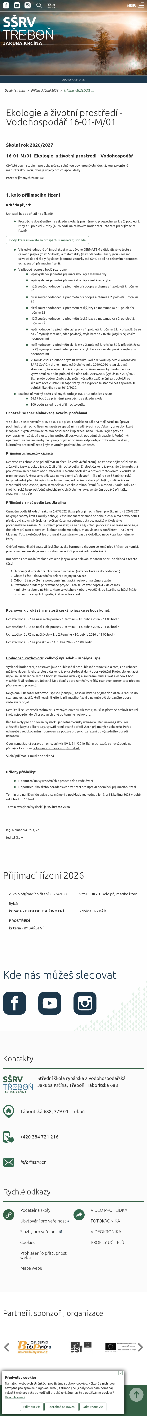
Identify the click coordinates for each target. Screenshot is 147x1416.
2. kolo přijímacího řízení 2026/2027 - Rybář (39, 895)
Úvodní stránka (15, 90)
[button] (8, 1347)
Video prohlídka (109, 1210)
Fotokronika (105, 1220)
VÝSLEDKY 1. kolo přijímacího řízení (108, 894)
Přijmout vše (31, 1407)
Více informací (15, 1397)
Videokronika (106, 1231)
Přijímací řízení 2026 (44, 90)
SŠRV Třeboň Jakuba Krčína (23, 46)
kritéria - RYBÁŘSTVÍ (26, 928)
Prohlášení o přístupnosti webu (44, 1255)
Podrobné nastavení (61, 1407)
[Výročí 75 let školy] (51, 6)
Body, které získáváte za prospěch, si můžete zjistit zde (47, 240)
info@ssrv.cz (32, 1162)
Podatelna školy (35, 1210)
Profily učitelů (107, 1242)
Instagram (27, 5)
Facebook (6, 5)
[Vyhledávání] (36, 5)
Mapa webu (31, 1268)
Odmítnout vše (93, 1407)
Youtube (17, 5)
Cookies (27, 1242)
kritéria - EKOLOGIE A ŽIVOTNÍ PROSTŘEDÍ (80, 90)
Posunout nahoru (136, 1395)
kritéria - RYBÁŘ (92, 911)
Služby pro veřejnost (39, 1231)
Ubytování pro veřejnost (43, 1220)
